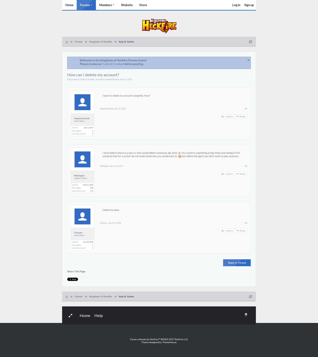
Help (98, 315)
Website (127, 5)
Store (143, 5)
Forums (85, 5)
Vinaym (78, 232)
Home (69, 5)
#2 (246, 166)
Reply (243, 116)
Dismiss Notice (248, 60)
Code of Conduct (113, 64)
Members (105, 5)
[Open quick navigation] (250, 41)
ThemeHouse (169, 342)
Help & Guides (87, 79)
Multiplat (79, 175)
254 (91, 188)
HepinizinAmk (112, 79)
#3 (246, 223)
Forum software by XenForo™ (159, 339)
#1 (246, 108)
